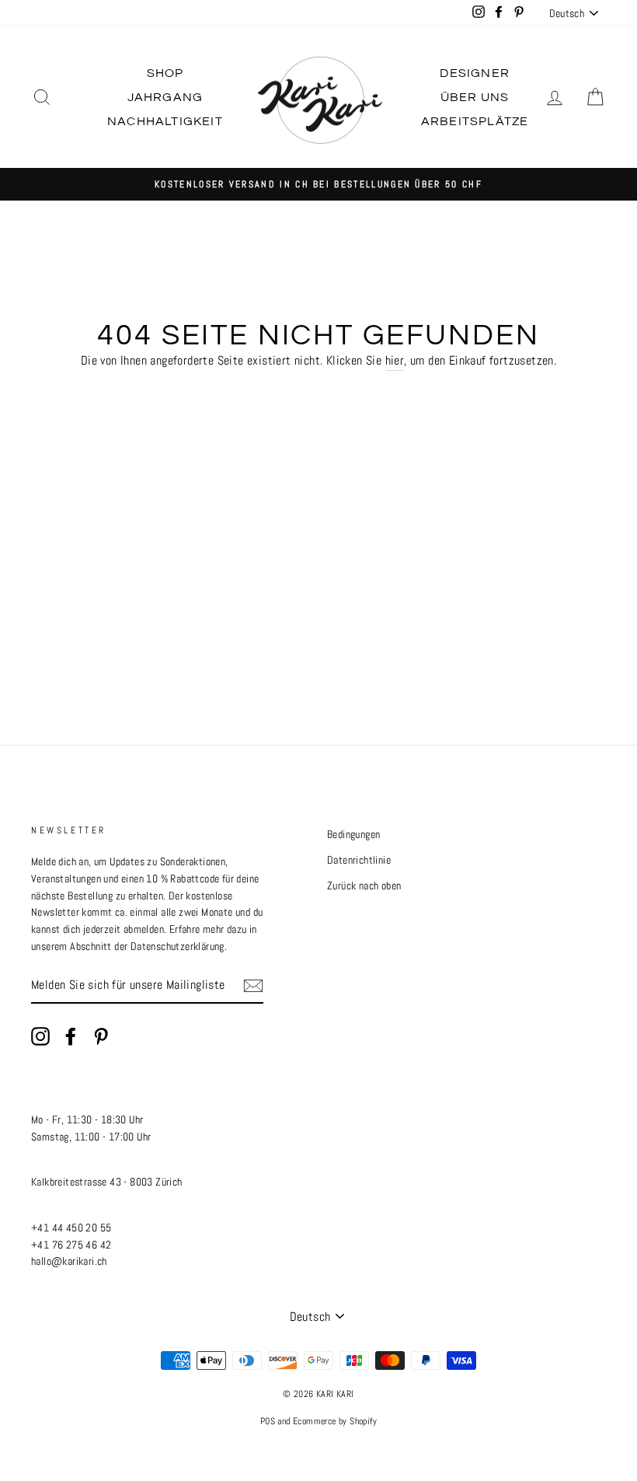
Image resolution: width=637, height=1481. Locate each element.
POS (267, 1421)
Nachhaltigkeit (165, 121)
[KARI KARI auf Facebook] (70, 1036)
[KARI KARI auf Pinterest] (101, 1036)
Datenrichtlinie (359, 860)
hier (395, 360)
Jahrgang (165, 97)
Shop (165, 73)
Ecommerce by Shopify (335, 1421)
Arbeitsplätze (475, 121)
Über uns (475, 97)
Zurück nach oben (364, 885)
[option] (318, 184)
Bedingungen (353, 834)
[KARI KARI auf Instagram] (40, 1036)
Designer (475, 73)
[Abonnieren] (253, 985)
